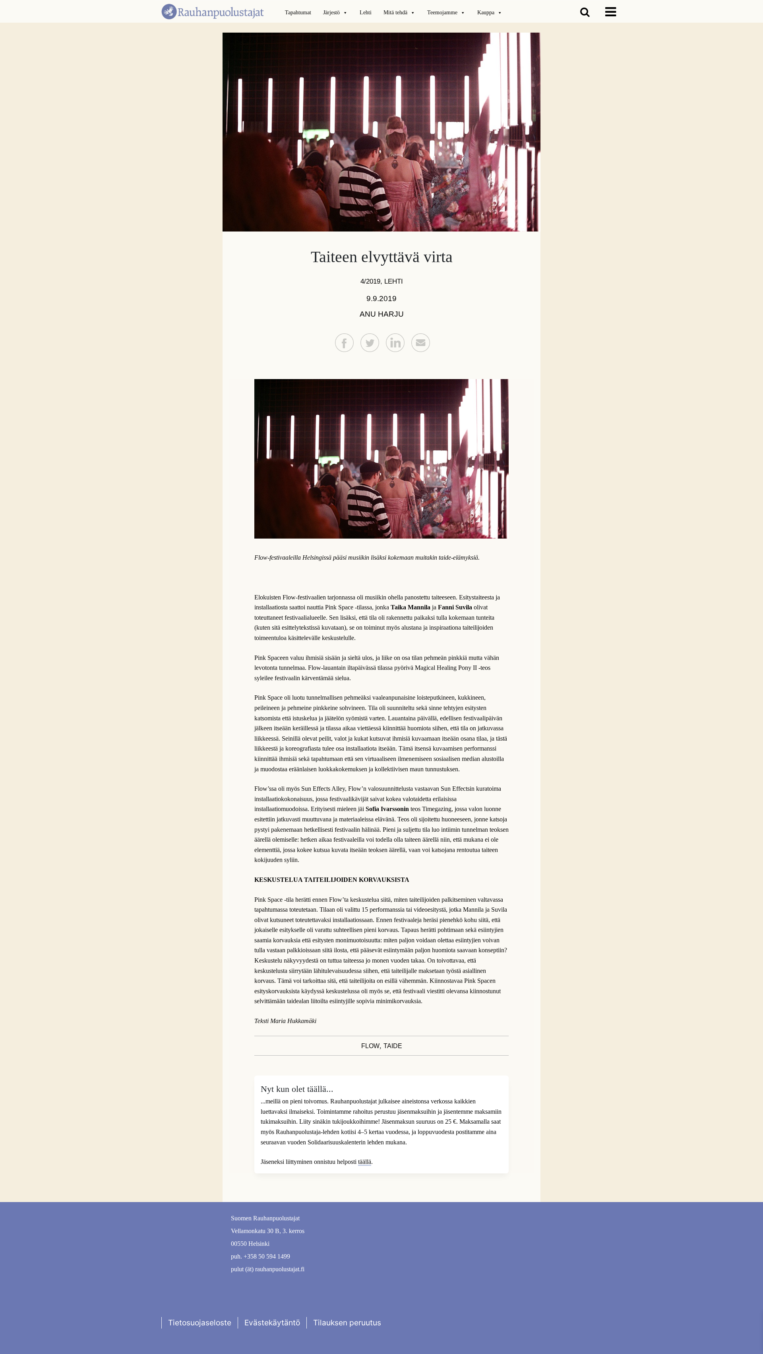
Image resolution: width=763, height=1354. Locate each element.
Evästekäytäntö (272, 1322)
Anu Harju (382, 314)
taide (392, 1046)
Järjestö (331, 13)
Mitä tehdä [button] (395, 13)
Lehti (366, 13)
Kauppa (485, 13)
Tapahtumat (298, 13)
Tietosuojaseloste (199, 1322)
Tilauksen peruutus (347, 1322)
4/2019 (370, 281)
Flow (370, 1046)
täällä (364, 1161)
